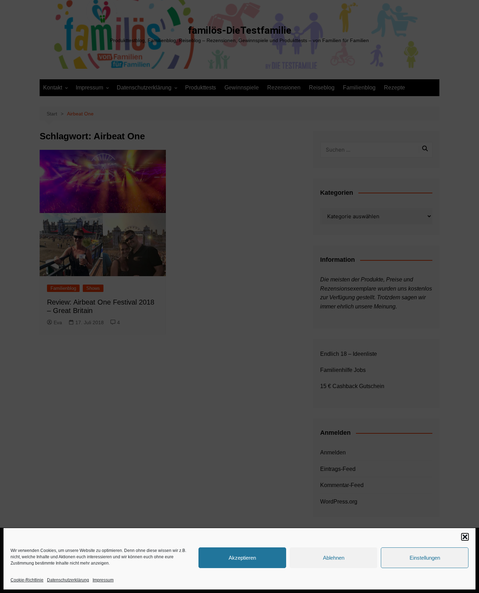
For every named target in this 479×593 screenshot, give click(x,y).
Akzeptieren (242, 558)
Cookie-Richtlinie (27, 580)
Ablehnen (333, 558)
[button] (464, 536)
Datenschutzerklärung (68, 580)
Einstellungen (425, 558)
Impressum (103, 580)
